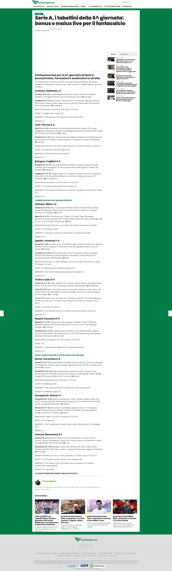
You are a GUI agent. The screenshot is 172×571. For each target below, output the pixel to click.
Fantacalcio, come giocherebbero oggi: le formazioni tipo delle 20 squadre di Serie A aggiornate (126, 69)
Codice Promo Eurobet (88, 553)
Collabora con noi (79, 556)
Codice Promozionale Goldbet (69, 553)
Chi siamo (117, 553)
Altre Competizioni (112, 6)
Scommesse (127, 6)
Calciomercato (95, 6)
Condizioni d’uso (102, 556)
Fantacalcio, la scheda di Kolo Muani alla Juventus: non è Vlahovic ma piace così (125, 61)
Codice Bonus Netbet (105, 553)
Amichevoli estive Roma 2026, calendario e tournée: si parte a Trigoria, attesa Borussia (73, 519)
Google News (91, 556)
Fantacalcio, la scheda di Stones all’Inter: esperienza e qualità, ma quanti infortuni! (125, 91)
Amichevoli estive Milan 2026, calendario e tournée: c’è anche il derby (125, 518)
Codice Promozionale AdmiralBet (47, 553)
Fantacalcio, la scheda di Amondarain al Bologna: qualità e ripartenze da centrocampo (126, 84)
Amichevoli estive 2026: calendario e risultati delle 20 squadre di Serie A (125, 77)
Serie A (83, 6)
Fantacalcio (38, 6)
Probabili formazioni (69, 6)
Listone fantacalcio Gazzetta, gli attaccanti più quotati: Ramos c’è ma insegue (126, 99)
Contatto (113, 556)
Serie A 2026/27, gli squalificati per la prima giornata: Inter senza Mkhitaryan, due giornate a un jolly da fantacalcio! (47, 520)
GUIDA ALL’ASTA (53, 6)
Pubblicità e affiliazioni (64, 556)
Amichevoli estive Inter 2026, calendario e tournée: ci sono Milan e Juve (99, 518)
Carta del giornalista (129, 553)
